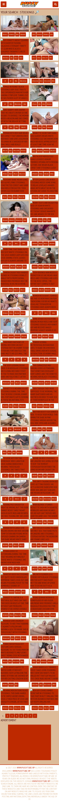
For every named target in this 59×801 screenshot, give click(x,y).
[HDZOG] (4, 429)
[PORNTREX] (5, 359)
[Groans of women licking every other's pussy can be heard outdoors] (44, 302)
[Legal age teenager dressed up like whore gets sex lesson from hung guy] (44, 24)
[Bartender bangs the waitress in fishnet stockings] (44, 395)
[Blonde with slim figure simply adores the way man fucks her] (44, 163)
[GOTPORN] (5, 104)
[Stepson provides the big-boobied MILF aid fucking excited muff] (44, 116)
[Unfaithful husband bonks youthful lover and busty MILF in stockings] (15, 116)
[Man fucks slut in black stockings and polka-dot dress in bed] (15, 651)
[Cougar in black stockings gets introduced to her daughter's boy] (44, 232)
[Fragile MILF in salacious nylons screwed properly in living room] (15, 47)
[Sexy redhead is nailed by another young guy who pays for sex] (44, 93)
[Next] (35, 716)
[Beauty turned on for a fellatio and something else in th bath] (44, 256)
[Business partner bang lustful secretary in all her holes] (44, 697)
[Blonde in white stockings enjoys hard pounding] (15, 256)
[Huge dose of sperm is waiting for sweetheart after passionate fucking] (44, 349)
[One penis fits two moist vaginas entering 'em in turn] (44, 651)
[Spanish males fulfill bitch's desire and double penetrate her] (15, 604)
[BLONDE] (17, 476)
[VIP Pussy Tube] (29, 4)
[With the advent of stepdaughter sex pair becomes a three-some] (44, 465)
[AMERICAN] (18, 359)
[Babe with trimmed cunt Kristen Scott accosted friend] (44, 581)
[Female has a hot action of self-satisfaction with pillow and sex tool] (15, 627)
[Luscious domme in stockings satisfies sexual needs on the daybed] (44, 511)
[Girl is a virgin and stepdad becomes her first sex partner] (44, 534)
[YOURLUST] (5, 81)
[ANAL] (40, 592)
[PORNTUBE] (35, 313)
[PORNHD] (5, 243)
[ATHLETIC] (24, 359)
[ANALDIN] (5, 568)
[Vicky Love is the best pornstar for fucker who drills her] (15, 209)
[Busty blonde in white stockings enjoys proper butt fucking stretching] (44, 627)
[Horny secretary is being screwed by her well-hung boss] (44, 140)
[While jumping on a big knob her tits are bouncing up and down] (15, 395)
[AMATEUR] (12, 359)
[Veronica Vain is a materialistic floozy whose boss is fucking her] (44, 279)
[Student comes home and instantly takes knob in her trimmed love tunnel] (44, 186)
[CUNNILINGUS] (17, 522)
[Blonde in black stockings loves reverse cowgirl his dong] (15, 418)
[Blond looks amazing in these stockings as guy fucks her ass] (44, 674)
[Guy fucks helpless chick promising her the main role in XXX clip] (15, 279)
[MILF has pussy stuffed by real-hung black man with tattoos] (15, 232)
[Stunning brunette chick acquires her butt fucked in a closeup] (44, 418)
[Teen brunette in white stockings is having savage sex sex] (15, 24)
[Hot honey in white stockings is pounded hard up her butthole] (15, 302)
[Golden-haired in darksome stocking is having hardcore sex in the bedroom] (15, 465)
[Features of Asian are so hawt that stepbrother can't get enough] (44, 209)
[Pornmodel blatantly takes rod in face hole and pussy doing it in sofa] (44, 70)
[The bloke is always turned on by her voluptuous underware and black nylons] (15, 442)
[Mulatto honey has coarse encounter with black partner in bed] (15, 581)
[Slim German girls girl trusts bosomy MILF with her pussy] (44, 604)
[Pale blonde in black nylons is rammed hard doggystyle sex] (15, 325)
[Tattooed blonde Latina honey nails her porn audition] (15, 674)
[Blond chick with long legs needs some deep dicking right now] (44, 325)
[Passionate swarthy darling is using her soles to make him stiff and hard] (15, 372)
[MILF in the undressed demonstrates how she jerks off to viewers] (15, 534)
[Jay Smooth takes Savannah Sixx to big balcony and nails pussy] (15, 163)
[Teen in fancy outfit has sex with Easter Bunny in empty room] (15, 186)
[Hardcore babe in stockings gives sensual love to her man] (15, 70)
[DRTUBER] (5, 127)
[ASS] (10, 243)
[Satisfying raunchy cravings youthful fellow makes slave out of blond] (44, 558)
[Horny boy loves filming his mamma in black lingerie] (15, 488)
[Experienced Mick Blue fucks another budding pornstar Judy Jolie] (15, 93)
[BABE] (10, 81)
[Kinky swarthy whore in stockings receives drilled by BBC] (44, 488)
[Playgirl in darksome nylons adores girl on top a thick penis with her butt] (15, 697)
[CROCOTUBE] (5, 522)
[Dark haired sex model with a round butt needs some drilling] (44, 47)
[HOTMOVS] (5, 476)
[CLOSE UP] (11, 522)
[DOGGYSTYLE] (23, 476)
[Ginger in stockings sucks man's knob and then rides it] (15, 140)
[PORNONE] (35, 592)
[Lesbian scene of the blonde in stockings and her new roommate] (44, 442)
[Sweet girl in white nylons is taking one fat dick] (15, 558)
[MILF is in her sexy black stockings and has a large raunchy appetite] (44, 372)
